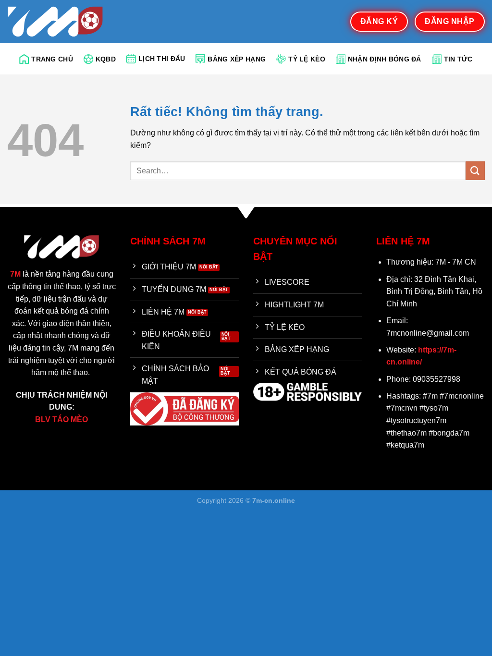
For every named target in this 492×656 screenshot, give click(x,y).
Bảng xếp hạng (237, 59)
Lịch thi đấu (161, 58)
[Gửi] (475, 170)
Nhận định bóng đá (384, 59)
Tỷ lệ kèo (306, 59)
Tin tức (458, 59)
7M (15, 274)
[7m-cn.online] (55, 21)
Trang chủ (52, 59)
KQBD (106, 59)
